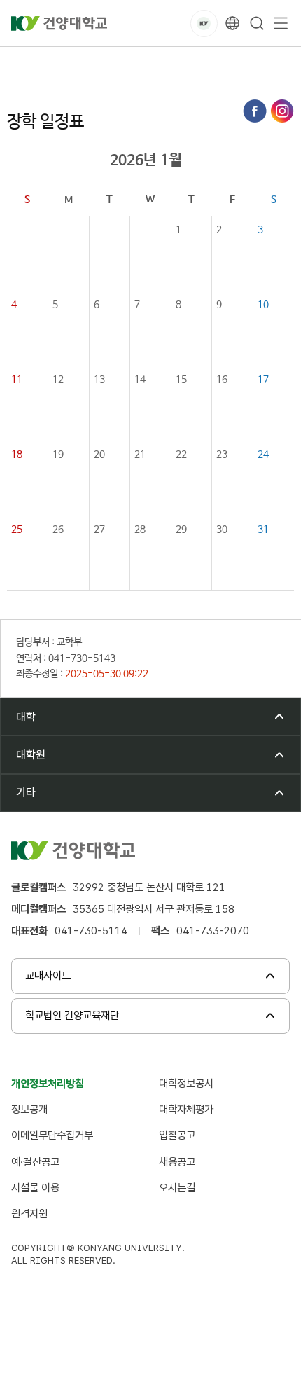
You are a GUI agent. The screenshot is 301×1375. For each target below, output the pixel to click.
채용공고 (177, 1161)
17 (263, 379)
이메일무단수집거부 (52, 1135)
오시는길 (177, 1187)
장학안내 (130, 62)
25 (16, 529)
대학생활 (77, 62)
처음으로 (24, 62)
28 (140, 529)
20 (99, 454)
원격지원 (29, 1213)
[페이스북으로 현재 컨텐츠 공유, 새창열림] (255, 111)
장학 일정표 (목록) (202, 62)
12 (58, 379)
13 (99, 379)
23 (221, 454)
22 (181, 454)
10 (263, 304)
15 (181, 379)
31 (263, 529)
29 (181, 529)
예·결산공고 (35, 1161)
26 (58, 529)
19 (58, 454)
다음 (200, 160)
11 (16, 379)
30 (221, 529)
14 (140, 379)
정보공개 (29, 1109)
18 (16, 454)
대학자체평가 (186, 1109)
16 (221, 379)
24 (263, 454)
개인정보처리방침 (47, 1083)
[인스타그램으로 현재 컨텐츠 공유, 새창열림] (282, 111)
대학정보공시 (186, 1083)
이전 (91, 160)
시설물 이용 (35, 1187)
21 (140, 454)
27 (99, 529)
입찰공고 (177, 1135)
